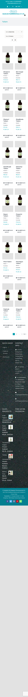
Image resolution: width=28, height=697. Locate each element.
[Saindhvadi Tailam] (7, 152)
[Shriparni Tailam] (7, 58)
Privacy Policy (14, 494)
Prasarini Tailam (19, 215)
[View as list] (15, 40)
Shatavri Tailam (6, 120)
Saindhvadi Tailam (7, 167)
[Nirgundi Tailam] (20, 295)
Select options (6, 88)
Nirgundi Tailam (19, 310)
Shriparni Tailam (6, 72)
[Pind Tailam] (7, 247)
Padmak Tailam (6, 310)
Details (10, 88)
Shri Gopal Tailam (19, 72)
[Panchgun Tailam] (20, 247)
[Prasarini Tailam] (20, 200)
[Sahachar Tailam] (20, 152)
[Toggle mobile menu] (25, 15)
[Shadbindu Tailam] (20, 105)
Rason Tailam (5, 215)
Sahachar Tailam (19, 167)
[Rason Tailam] (7, 200)
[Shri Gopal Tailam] (20, 58)
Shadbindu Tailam (19, 120)
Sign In (5, 347)
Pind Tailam (7, 262)
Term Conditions (9, 492)
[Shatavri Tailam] (7, 105)
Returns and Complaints (19, 492)
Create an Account (5, 352)
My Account (6, 357)
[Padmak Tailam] (7, 295)
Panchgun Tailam (19, 262)
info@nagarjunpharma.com (14, 3)
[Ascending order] (21, 31)
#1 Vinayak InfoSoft (15, 496)
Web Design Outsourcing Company (17, 497)
